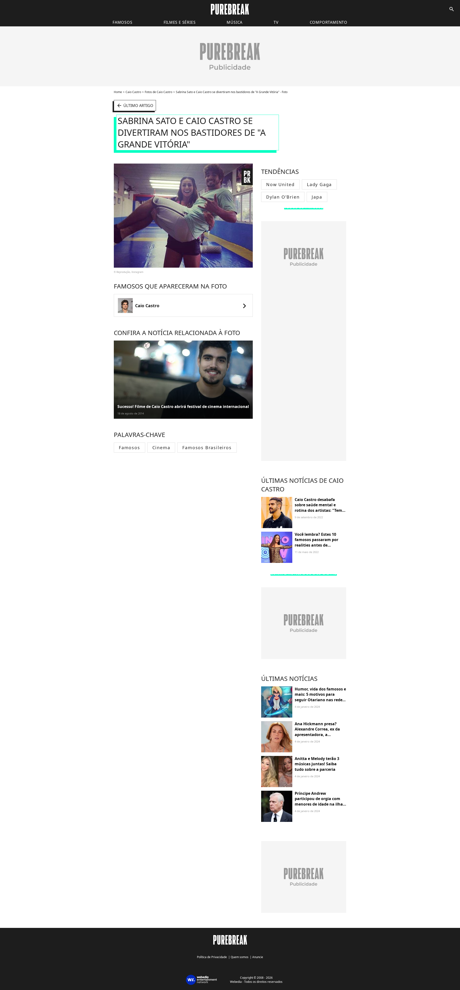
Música (234, 22)
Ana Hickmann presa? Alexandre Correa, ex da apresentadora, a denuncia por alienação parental (317, 734)
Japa (317, 197)
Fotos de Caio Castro (158, 92)
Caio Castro (133, 92)
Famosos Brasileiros (206, 447)
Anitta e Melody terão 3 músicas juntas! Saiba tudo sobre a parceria (317, 764)
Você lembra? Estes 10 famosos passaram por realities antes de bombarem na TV (316, 542)
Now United (280, 184)
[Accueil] (230, 9)
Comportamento (328, 22)
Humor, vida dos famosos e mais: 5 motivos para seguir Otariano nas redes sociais (320, 697)
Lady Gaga (319, 184)
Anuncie (257, 957)
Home (118, 92)
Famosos (122, 22)
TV (276, 22)
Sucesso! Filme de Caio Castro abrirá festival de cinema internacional (183, 406)
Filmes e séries (180, 22)
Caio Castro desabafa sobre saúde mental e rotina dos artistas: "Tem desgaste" (318, 507)
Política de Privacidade (212, 957)
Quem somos (239, 957)
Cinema (161, 447)
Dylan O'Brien (282, 197)
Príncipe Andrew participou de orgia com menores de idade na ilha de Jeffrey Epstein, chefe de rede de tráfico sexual (320, 804)
